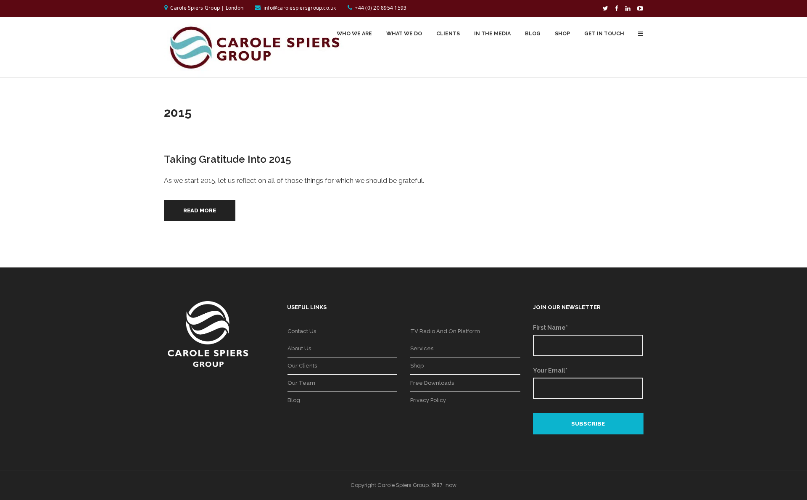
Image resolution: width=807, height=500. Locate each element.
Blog (293, 400)
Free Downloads (432, 383)
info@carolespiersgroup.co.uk (300, 7)
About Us (299, 348)
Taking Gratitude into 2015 (227, 159)
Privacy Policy (428, 400)
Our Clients (302, 365)
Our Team (301, 383)
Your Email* (550, 370)
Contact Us (301, 331)
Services (421, 348)
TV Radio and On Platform (445, 331)
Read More (199, 210)
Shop (417, 365)
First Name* (550, 327)
